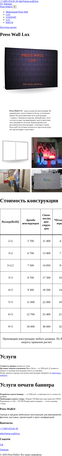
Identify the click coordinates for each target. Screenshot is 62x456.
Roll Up (9, 22)
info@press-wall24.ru (28, 1)
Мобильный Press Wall (17, 12)
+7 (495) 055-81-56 (9, 1)
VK (1, 444)
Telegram (7, 4)
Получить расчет (8, 27)
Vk (1, 4)
